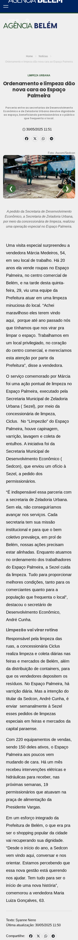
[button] (5, 6)
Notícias (43, 56)
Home (29, 56)
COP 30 (13, 20)
